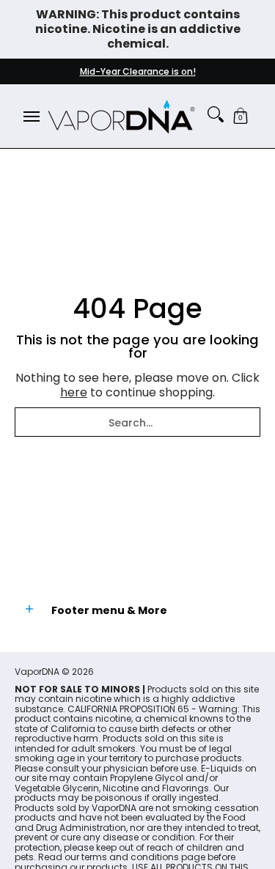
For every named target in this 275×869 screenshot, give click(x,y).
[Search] (215, 114)
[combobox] (137, 422)
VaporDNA (37, 671)
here (73, 392)
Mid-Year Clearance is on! (138, 71)
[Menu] (31, 116)
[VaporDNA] (121, 116)
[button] (240, 116)
